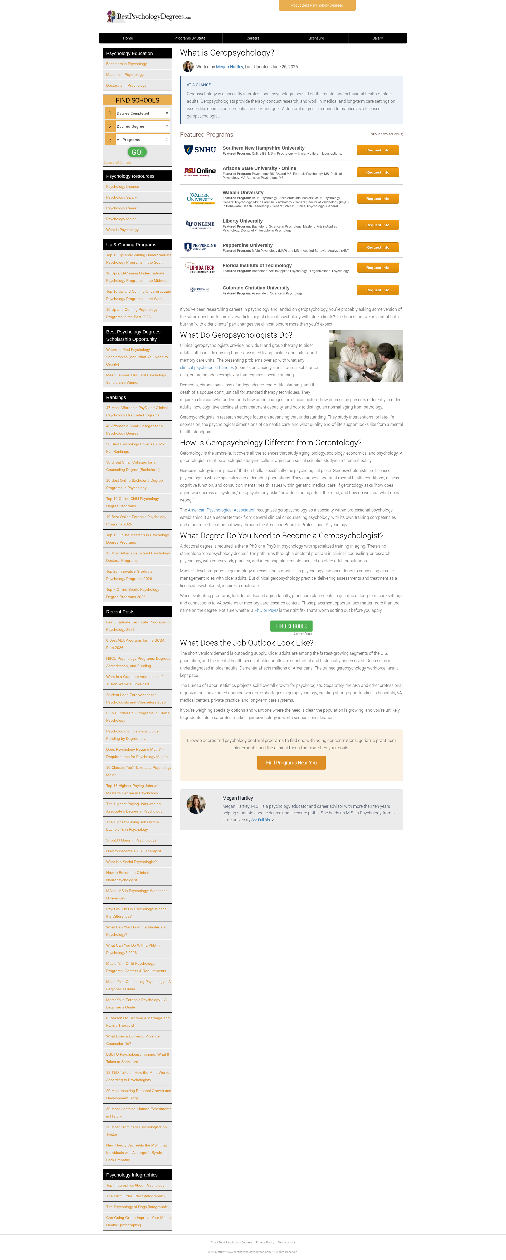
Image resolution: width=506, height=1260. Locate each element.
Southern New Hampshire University (264, 148)
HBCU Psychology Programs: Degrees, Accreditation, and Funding (138, 662)
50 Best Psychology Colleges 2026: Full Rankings (135, 448)
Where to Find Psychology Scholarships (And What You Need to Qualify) (137, 356)
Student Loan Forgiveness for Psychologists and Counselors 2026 (136, 698)
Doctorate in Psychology (126, 85)
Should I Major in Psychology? (131, 840)
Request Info (378, 150)
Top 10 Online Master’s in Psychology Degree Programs (137, 538)
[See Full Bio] (273, 820)
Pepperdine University (248, 245)
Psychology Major (121, 219)
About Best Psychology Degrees (317, 5)
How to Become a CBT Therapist (133, 851)
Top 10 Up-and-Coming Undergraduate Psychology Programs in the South (139, 258)
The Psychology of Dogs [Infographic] (137, 1207)
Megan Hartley (229, 66)
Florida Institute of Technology (257, 265)
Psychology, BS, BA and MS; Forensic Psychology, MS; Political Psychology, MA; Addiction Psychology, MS (282, 176)
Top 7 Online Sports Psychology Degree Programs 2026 (132, 593)
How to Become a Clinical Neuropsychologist (127, 876)
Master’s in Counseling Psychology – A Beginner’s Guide (138, 985)
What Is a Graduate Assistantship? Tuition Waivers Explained (135, 680)
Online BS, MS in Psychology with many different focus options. (297, 153)
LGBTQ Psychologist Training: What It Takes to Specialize (137, 1058)
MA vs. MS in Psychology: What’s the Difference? (137, 894)
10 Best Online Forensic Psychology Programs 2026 (136, 520)
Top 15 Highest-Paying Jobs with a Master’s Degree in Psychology (135, 789)
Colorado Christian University (256, 288)
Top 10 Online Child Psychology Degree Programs (132, 502)
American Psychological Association (222, 510)
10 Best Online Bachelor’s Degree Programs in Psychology (134, 484)
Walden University (243, 192)
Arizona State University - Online (259, 168)
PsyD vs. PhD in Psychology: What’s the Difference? (136, 912)
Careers (253, 38)
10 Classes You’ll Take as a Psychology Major (139, 771)
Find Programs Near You (291, 762)
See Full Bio (260, 819)
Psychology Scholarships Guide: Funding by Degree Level (133, 735)
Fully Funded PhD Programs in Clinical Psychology (138, 716)
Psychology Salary (121, 197)
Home (128, 38)
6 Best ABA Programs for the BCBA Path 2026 (135, 644)
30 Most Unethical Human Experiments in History (138, 1112)
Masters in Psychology (125, 74)
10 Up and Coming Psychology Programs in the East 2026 (132, 313)
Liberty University (243, 221)
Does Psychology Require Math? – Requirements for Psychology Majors (137, 753)
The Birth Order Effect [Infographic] (135, 1196)
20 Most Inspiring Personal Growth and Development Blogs (138, 1094)
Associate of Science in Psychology (277, 293)
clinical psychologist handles (207, 367)
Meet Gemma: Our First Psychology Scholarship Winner (136, 379)
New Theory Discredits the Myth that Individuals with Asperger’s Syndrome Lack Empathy (137, 1152)
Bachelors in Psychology (126, 64)
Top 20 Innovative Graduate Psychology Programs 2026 (129, 575)
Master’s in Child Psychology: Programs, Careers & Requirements (136, 967)
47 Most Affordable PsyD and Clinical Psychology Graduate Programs (137, 411)
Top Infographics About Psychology (135, 1185)
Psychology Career (122, 208)
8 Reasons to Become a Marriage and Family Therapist (138, 1021)
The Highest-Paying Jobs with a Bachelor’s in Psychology (132, 825)
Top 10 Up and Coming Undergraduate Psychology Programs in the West (138, 295)
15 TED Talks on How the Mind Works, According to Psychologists (138, 1076)
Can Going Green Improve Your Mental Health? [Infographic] (139, 1221)
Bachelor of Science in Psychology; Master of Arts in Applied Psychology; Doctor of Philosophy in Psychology (280, 229)
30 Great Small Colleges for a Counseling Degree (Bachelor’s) (133, 466)
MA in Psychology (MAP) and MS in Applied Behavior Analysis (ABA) (300, 251)
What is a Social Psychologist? (131, 862)
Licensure (316, 38)
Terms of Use (286, 1242)
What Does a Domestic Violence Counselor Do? (133, 1040)
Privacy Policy (265, 1242)
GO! (137, 151)
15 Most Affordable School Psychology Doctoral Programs (138, 557)
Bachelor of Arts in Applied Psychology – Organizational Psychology (300, 271)
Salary (378, 38)
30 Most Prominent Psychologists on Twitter (136, 1130)
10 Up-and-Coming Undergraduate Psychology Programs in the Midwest (137, 277)
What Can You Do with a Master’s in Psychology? (136, 931)
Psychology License (122, 186)
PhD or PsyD (266, 610)
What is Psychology (122, 230)
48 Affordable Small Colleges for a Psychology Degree (134, 429)
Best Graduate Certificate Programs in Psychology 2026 (138, 626)
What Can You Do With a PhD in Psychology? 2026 (133, 949)
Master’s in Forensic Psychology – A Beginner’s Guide (136, 1003)
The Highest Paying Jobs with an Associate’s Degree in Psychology (134, 807)
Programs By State (189, 38)
